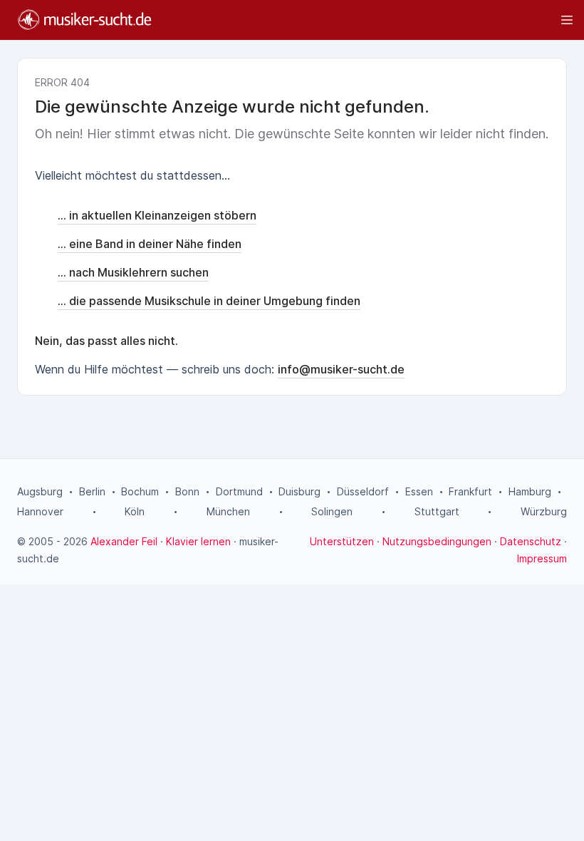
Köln (135, 511)
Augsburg (40, 491)
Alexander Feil (123, 541)
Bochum (140, 491)
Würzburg (544, 511)
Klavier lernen (198, 541)
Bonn (187, 491)
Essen (419, 491)
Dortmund (239, 491)
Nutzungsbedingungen (436, 541)
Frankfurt (470, 491)
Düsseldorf (363, 491)
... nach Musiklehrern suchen (133, 272)
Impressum (542, 558)
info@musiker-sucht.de (341, 369)
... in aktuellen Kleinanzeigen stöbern (157, 215)
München (228, 511)
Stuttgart (436, 511)
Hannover (40, 511)
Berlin (92, 491)
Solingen (332, 511)
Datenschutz (530, 541)
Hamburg (530, 491)
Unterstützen (342, 541)
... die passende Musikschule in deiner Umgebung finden (209, 301)
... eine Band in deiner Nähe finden (149, 244)
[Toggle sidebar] (369, 20)
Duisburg (299, 491)
